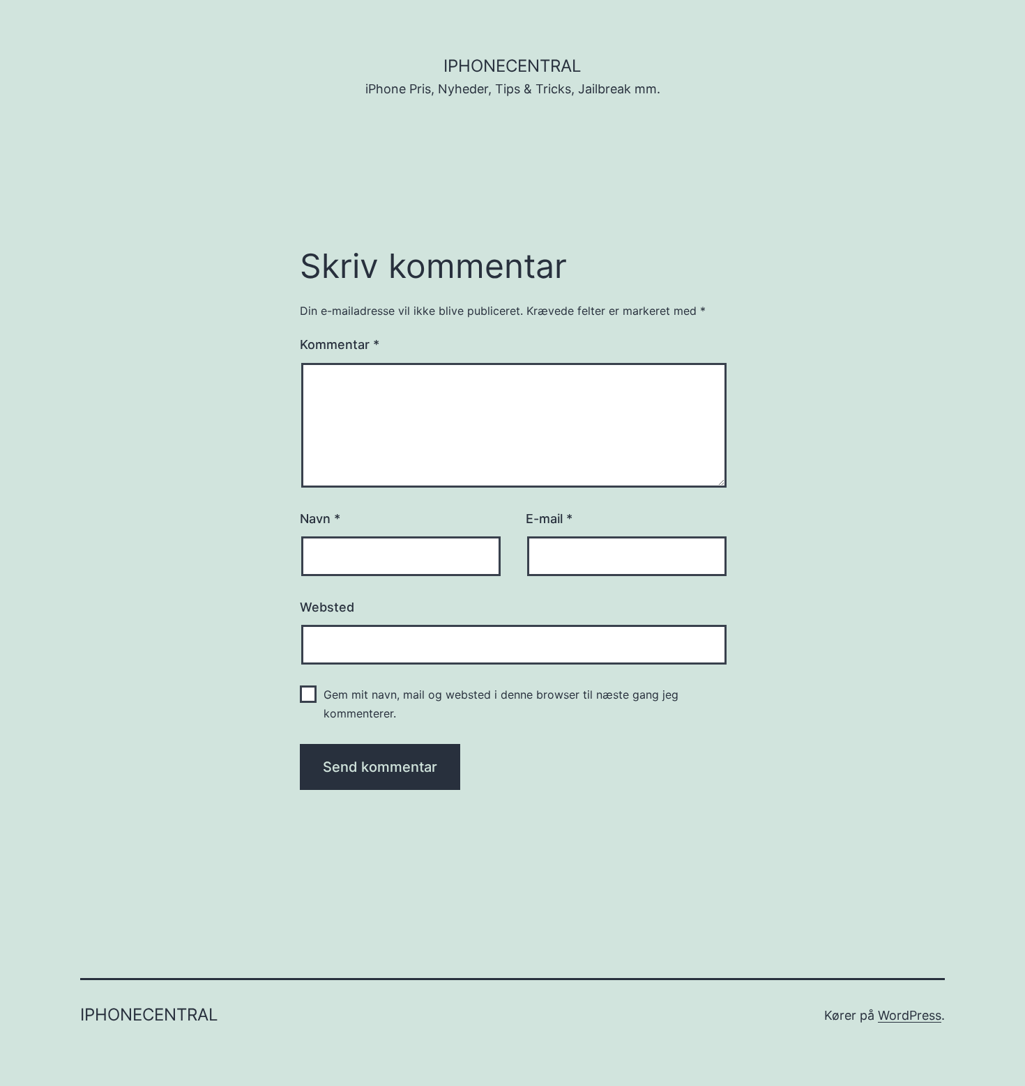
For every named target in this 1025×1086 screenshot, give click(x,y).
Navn (320, 518)
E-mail (549, 518)
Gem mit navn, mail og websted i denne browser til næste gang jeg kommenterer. (501, 704)
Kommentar (339, 344)
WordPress (909, 1015)
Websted (327, 607)
